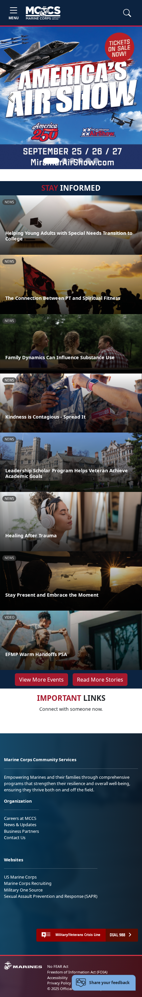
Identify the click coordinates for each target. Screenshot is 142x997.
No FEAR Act (57, 966)
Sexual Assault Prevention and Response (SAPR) (50, 896)
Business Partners (21, 831)
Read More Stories (100, 679)
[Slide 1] (51, 161)
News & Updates (20, 825)
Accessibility (57, 977)
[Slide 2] (64, 161)
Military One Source (23, 890)
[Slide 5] (88, 161)
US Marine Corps (20, 877)
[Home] (43, 13)
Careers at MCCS (20, 818)
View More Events (41, 679)
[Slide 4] (80, 161)
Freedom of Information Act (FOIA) (77, 971)
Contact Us (14, 837)
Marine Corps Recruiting (28, 883)
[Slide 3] (72, 161)
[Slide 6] (96, 161)
